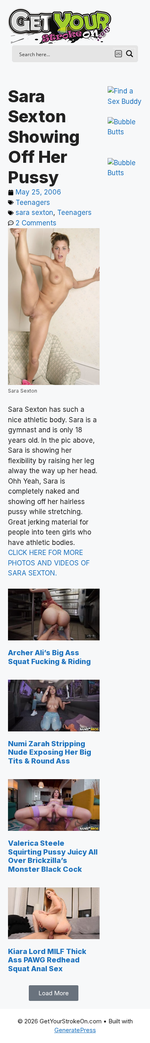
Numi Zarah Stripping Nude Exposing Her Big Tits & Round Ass (49, 752)
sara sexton (34, 213)
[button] (53, 993)
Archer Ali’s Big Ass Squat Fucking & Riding (49, 657)
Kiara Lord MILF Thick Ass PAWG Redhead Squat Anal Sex (47, 960)
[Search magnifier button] (129, 53)
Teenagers (33, 202)
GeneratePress (75, 1030)
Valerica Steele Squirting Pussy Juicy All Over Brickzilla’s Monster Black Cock (53, 856)
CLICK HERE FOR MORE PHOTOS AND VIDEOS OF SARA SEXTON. (49, 563)
